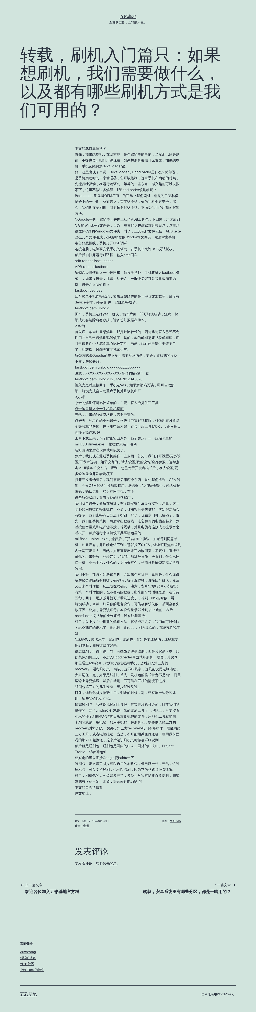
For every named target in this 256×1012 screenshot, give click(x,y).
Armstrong (28, 952)
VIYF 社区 (27, 964)
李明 (86, 825)
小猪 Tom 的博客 (32, 970)
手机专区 (175, 821)
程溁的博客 (28, 958)
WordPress (225, 994)
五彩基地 (128, 16)
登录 (113, 863)
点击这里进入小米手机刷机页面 (99, 409)
